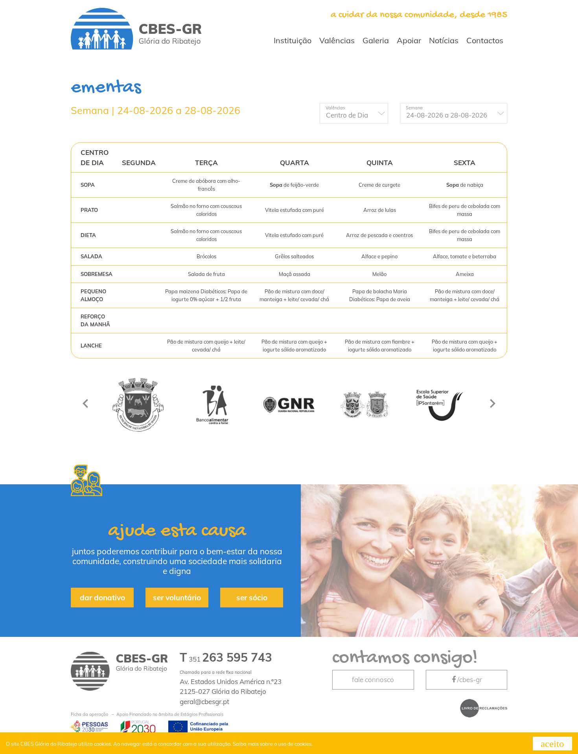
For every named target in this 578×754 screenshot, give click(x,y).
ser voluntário (177, 597)
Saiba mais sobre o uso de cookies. (273, 744)
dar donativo (102, 597)
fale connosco (373, 679)
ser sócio (251, 597)
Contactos (484, 40)
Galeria (376, 40)
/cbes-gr (469, 679)
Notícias (443, 40)
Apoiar (409, 40)
